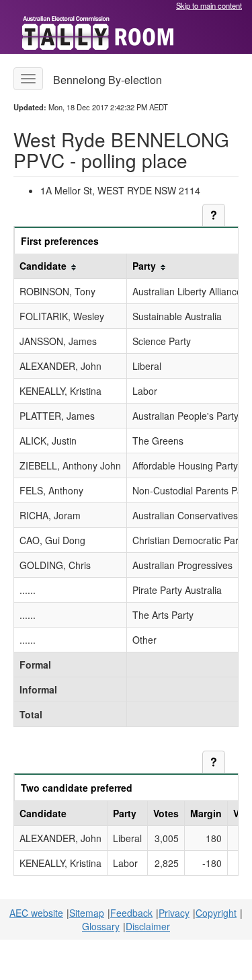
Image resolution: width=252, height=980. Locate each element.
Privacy (174, 912)
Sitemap (86, 912)
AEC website (36, 912)
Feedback (131, 912)
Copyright (216, 912)
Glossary (101, 926)
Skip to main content (209, 5)
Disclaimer (148, 926)
